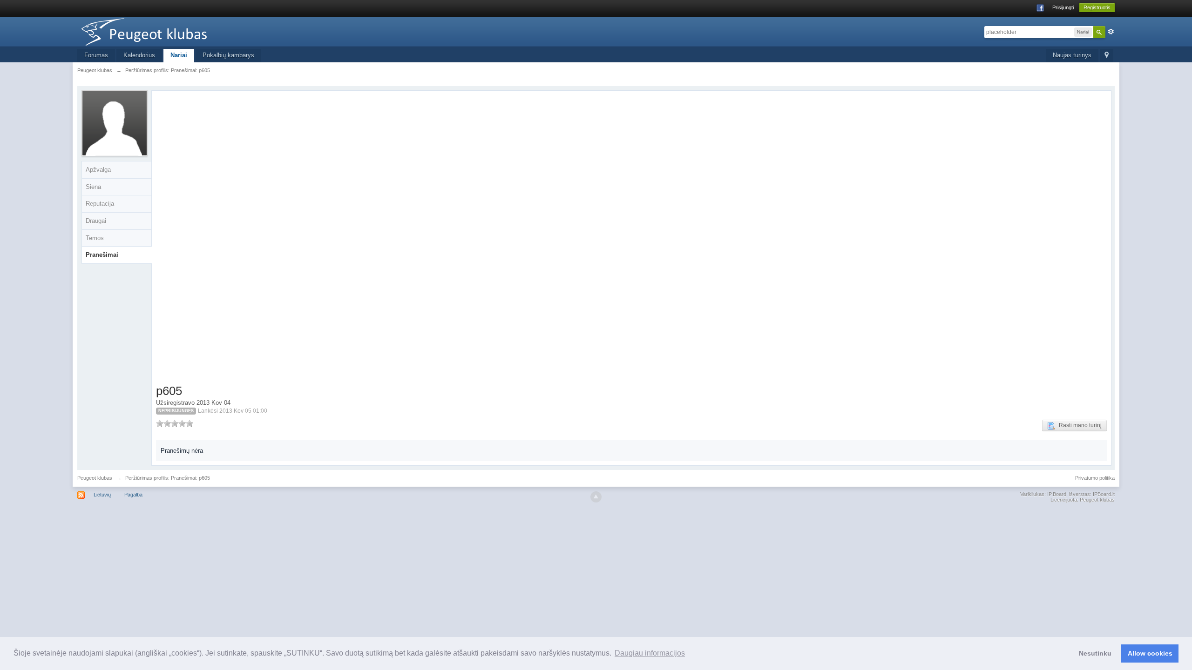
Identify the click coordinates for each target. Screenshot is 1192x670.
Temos (95, 237)
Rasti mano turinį (1078, 425)
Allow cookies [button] (1150, 653)
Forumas (96, 55)
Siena (93, 186)
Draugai (96, 220)
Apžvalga (98, 169)
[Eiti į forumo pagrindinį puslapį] (160, 30)
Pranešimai (102, 254)
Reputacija (100, 203)
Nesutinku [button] (1095, 653)
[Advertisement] (211, 239)
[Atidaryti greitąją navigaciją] (1106, 55)
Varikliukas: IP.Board (1043, 494)
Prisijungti (1063, 7)
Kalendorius (139, 55)
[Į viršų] (596, 496)
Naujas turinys (1072, 55)
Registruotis (1097, 7)
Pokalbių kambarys (228, 55)
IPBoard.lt (1104, 494)
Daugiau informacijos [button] (650, 653)
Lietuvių (102, 494)
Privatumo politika (1095, 478)
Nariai (178, 55)
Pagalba (133, 494)
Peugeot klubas (94, 478)
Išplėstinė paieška (1111, 31)
